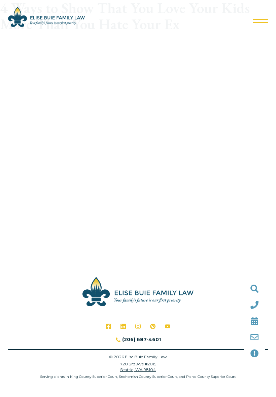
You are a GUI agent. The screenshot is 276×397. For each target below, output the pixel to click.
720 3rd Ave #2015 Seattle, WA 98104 (138, 366)
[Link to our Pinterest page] (153, 326)
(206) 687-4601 (141, 339)
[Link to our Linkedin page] (123, 326)
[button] (260, 21)
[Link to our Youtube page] (167, 326)
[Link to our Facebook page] (108, 326)
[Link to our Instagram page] (138, 326)
